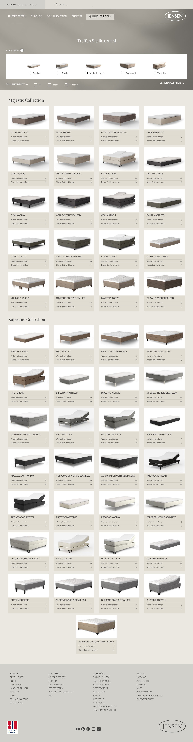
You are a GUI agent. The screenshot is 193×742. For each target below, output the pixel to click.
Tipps (13, 696)
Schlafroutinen (57, 16)
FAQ (51, 696)
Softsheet (99, 692)
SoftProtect (100, 688)
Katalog (141, 677)
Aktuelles (143, 681)
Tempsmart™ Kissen (104, 710)
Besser (55, 85)
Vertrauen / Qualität (61, 692)
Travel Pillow (101, 677)
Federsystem (56, 688)
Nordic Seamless (97, 73)
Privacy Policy (145, 699)
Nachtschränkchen (104, 707)
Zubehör (36, 16)
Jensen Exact (56, 685)
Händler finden (101, 16)
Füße (96, 696)
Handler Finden (19, 688)
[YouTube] (77, 729)
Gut (39, 85)
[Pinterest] (88, 729)
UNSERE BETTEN (57, 677)
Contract (15, 685)
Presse (141, 685)
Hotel (13, 681)
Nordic (65, 73)
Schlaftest (16, 703)
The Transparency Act (150, 696)
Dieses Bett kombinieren (20, 141)
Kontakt (14, 692)
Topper (53, 681)
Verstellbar (161, 73)
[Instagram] (93, 729)
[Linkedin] (99, 729)
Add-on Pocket (102, 681)
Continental (131, 73)
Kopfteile (98, 699)
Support (77, 16)
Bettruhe (98, 703)
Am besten (73, 85)
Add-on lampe (101, 685)
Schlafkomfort (19, 699)
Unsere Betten (17, 16)
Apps (139, 688)
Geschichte (16, 677)
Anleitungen (144, 692)
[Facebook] (83, 729)
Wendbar (36, 73)
